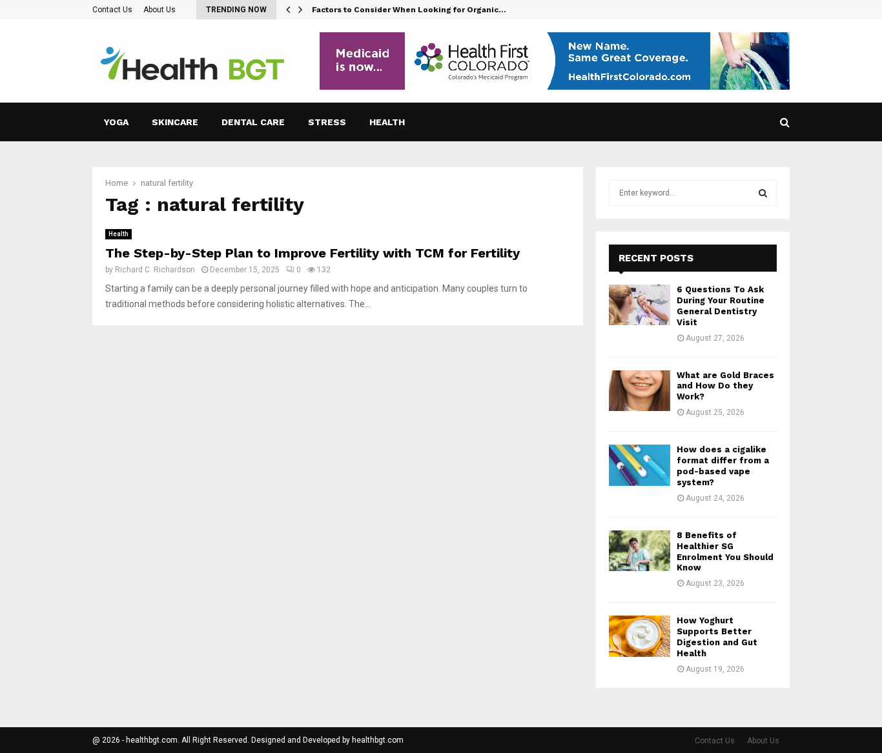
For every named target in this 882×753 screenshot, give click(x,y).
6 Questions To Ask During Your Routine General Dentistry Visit (720, 306)
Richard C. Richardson (155, 269)
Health (387, 122)
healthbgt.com (378, 740)
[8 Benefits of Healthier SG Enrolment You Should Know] (639, 550)
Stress (327, 122)
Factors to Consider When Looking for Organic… (409, 9)
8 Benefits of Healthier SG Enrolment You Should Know (725, 551)
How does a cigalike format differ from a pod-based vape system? (723, 466)
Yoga (116, 122)
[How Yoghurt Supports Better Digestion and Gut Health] (639, 636)
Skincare (175, 122)
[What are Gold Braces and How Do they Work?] (639, 390)
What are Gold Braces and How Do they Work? (725, 386)
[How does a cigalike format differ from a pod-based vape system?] (639, 465)
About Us (159, 9)
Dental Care (253, 122)
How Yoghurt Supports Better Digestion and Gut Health (717, 637)
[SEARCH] (763, 193)
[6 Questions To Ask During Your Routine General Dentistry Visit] (639, 305)
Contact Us (112, 9)
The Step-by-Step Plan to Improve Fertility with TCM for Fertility (312, 253)
